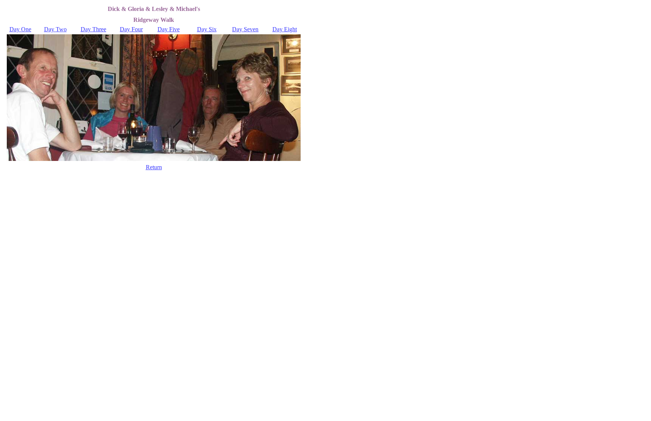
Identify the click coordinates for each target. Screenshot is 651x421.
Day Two (55, 29)
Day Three (93, 29)
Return (154, 167)
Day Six (207, 29)
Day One (20, 29)
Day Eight (284, 29)
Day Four (131, 29)
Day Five (168, 29)
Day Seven (245, 29)
